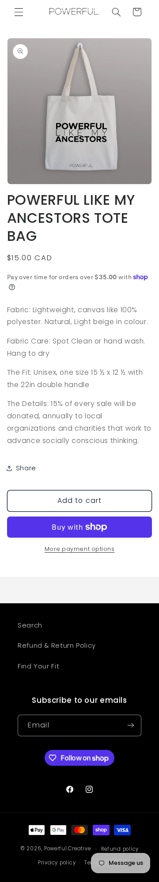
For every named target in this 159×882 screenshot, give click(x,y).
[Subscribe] (131, 725)
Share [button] (26, 468)
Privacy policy (57, 862)
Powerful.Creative (67, 848)
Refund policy (120, 848)
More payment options (80, 549)
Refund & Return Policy (57, 645)
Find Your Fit (38, 666)
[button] (18, 12)
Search (30, 625)
